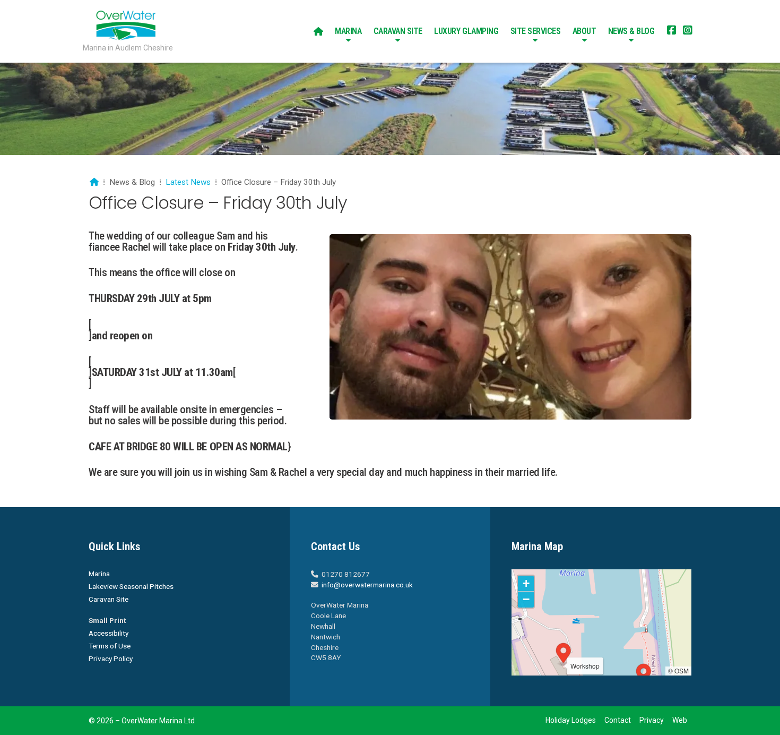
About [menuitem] (584, 31)
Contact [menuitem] (617, 720)
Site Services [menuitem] (535, 31)
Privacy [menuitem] (651, 720)
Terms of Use (110, 646)
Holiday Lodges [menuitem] (570, 720)
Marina (99, 573)
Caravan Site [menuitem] (398, 31)
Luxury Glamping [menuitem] (466, 31)
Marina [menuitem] (348, 31)
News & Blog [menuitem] (631, 31)
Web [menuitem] (679, 720)
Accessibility (108, 633)
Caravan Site (108, 599)
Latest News (188, 182)
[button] (644, 675)
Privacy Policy (111, 658)
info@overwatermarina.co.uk (367, 584)
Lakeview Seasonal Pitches (131, 586)
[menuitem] (318, 31)
